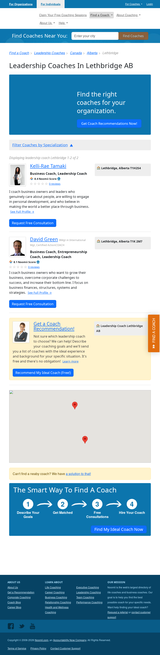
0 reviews (54, 184)
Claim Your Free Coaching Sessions (63, 15)
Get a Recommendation (21, 592)
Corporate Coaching (19, 597)
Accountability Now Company (69, 640)
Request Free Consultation (33, 223)
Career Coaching (55, 592)
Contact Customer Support (65, 648)
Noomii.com (41, 640)
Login (149, 4)
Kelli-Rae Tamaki (48, 166)
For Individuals (50, 4)
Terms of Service (17, 648)
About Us (13, 587)
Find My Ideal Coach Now (118, 529)
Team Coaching (85, 597)
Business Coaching (56, 597)
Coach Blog (14, 602)
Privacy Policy (38, 648)
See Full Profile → (22, 212)
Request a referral (118, 612)
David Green (44, 239)
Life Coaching (53, 587)
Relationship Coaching (58, 602)
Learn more (70, 361)
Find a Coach (19, 52)
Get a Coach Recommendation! (54, 326)
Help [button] (62, 23)
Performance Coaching (89, 602)
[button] (59, 179)
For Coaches (132, 4)
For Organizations (20, 4)
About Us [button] (46, 23)
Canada (76, 52)
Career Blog (14, 607)
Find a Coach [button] (100, 15)
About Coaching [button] (127, 15)
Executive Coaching (87, 587)
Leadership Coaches (49, 52)
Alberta (92, 52)
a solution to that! (78, 473)
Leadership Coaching (88, 592)
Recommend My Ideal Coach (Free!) (43, 372)
